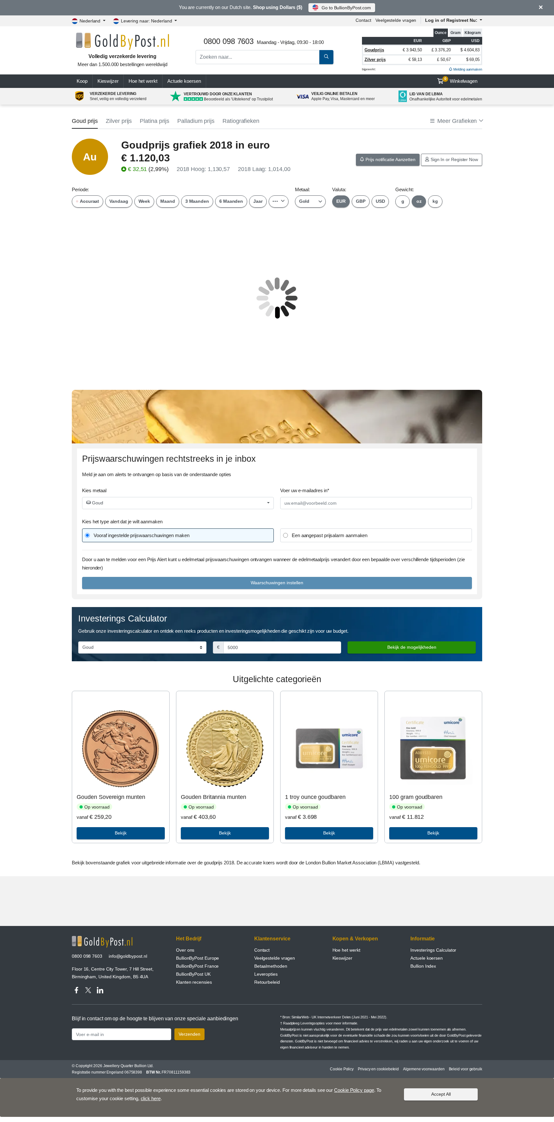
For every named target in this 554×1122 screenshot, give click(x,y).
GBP (360, 201)
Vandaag (118, 201)
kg (435, 201)
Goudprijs (374, 49)
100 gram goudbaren (415, 797)
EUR (341, 201)
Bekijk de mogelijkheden (411, 647)
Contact (363, 20)
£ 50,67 (443, 59)
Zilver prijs (375, 59)
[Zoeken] (326, 57)
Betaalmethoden (270, 966)
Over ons (185, 950)
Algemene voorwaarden (423, 1069)
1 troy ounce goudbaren (315, 797)
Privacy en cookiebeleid (378, 1069)
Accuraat (89, 201)
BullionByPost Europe (197, 958)
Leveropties (266, 974)
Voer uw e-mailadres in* (304, 490)
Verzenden (189, 1034)
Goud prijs (85, 121)
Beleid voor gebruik (465, 1069)
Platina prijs (154, 121)
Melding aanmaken (467, 69)
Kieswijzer (108, 81)
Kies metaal (94, 490)
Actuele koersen (426, 958)
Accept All (441, 1094)
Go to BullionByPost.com (346, 7)
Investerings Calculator (433, 950)
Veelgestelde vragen (395, 20)
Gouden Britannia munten (213, 797)
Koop (82, 81)
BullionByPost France (197, 966)
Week (144, 201)
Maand (167, 201)
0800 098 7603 (87, 956)
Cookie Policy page (354, 1090)
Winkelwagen (460, 80)
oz (419, 201)
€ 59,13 (415, 59)
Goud (97, 502)
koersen (184, 81)
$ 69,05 (473, 59)
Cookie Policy (342, 1069)
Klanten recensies (194, 982)
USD (380, 201)
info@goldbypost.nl (128, 956)
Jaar (258, 201)
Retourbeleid (267, 982)
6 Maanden (231, 201)
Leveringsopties (312, 1023)
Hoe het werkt (143, 81)
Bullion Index (423, 966)
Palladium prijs (195, 121)
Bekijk (121, 832)
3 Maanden (197, 201)
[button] (456, 121)
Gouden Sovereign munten (111, 797)
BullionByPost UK (193, 974)
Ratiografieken (240, 121)
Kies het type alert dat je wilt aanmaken (122, 521)
